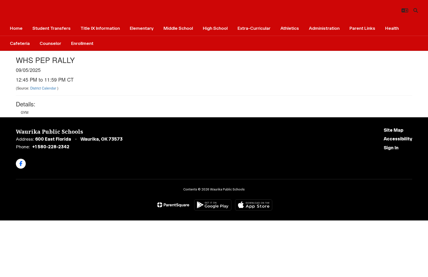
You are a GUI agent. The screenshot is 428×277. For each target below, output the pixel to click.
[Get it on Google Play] (212, 205)
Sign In (391, 148)
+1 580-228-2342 (50, 147)
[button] (404, 10)
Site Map (393, 130)
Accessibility (398, 139)
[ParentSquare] (173, 205)
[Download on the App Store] (253, 205)
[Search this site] (415, 10)
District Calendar (43, 88)
